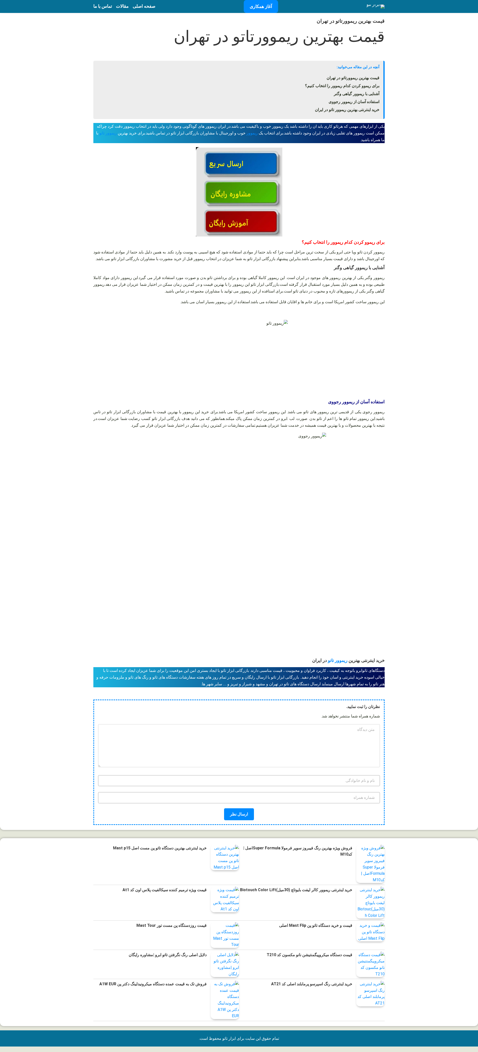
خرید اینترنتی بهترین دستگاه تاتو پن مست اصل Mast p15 (160, 848)
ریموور (252, 133)
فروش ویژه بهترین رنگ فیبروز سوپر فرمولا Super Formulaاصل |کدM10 (297, 851)
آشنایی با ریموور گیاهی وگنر (356, 93)
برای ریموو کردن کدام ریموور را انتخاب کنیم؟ (342, 85)
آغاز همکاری (261, 6)
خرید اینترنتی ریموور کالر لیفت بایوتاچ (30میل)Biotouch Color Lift (296, 889)
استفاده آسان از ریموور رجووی (354, 101)
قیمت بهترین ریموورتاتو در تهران (353, 77)
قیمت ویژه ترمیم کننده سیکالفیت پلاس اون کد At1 (164, 889)
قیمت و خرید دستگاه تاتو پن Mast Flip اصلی (315, 925)
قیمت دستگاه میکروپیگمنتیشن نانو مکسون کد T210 (309, 954)
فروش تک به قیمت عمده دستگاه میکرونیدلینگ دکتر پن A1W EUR (153, 984)
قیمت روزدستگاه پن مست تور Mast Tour (171, 925)
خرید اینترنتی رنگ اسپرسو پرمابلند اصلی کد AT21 (311, 984)
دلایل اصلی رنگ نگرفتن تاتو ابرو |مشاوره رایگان (168, 954)
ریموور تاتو (108, 133)
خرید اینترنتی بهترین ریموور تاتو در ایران (347, 109)
